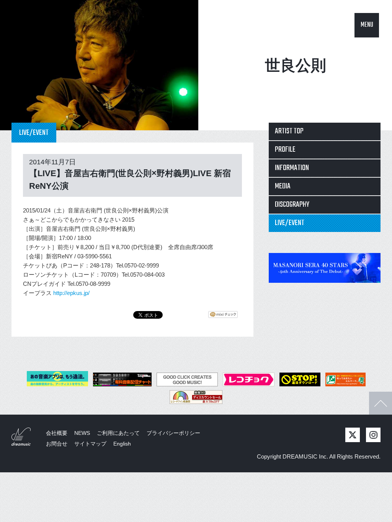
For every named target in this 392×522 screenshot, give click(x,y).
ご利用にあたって (118, 433)
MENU (367, 25)
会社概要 (56, 433)
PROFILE (285, 150)
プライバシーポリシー (173, 433)
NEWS (82, 433)
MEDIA (283, 186)
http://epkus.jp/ (71, 293)
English (122, 444)
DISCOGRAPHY (292, 205)
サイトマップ (90, 444)
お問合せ (56, 444)
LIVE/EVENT (289, 223)
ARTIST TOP (289, 131)
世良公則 (295, 65)
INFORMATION (292, 168)
